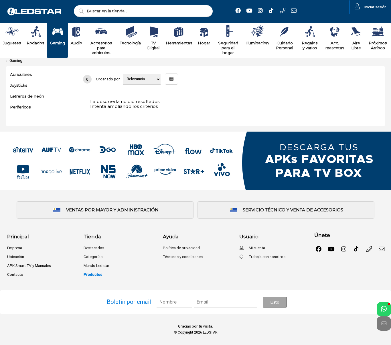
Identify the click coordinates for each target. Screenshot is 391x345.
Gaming (15, 60)
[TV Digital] (153, 31)
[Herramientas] (178, 31)
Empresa (14, 247)
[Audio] (76, 31)
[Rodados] (35, 31)
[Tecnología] (130, 31)
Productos (93, 274)
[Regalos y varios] (309, 31)
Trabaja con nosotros (266, 256)
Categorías (93, 256)
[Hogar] (203, 31)
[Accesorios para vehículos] (101, 31)
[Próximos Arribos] (377, 31)
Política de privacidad (181, 247)
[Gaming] (57, 31)
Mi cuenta (256, 247)
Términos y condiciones (183, 256)
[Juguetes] (12, 31)
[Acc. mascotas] (334, 31)
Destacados (94, 247)
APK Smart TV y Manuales (29, 265)
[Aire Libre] (356, 31)
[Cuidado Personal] (284, 31)
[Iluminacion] (257, 31)
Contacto (15, 274)
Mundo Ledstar (96, 265)
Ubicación (15, 256)
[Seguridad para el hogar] (228, 31)
